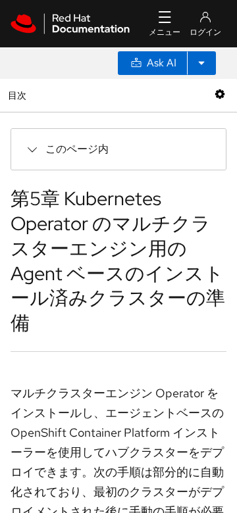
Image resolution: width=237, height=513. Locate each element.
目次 (18, 95)
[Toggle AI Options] (201, 63)
